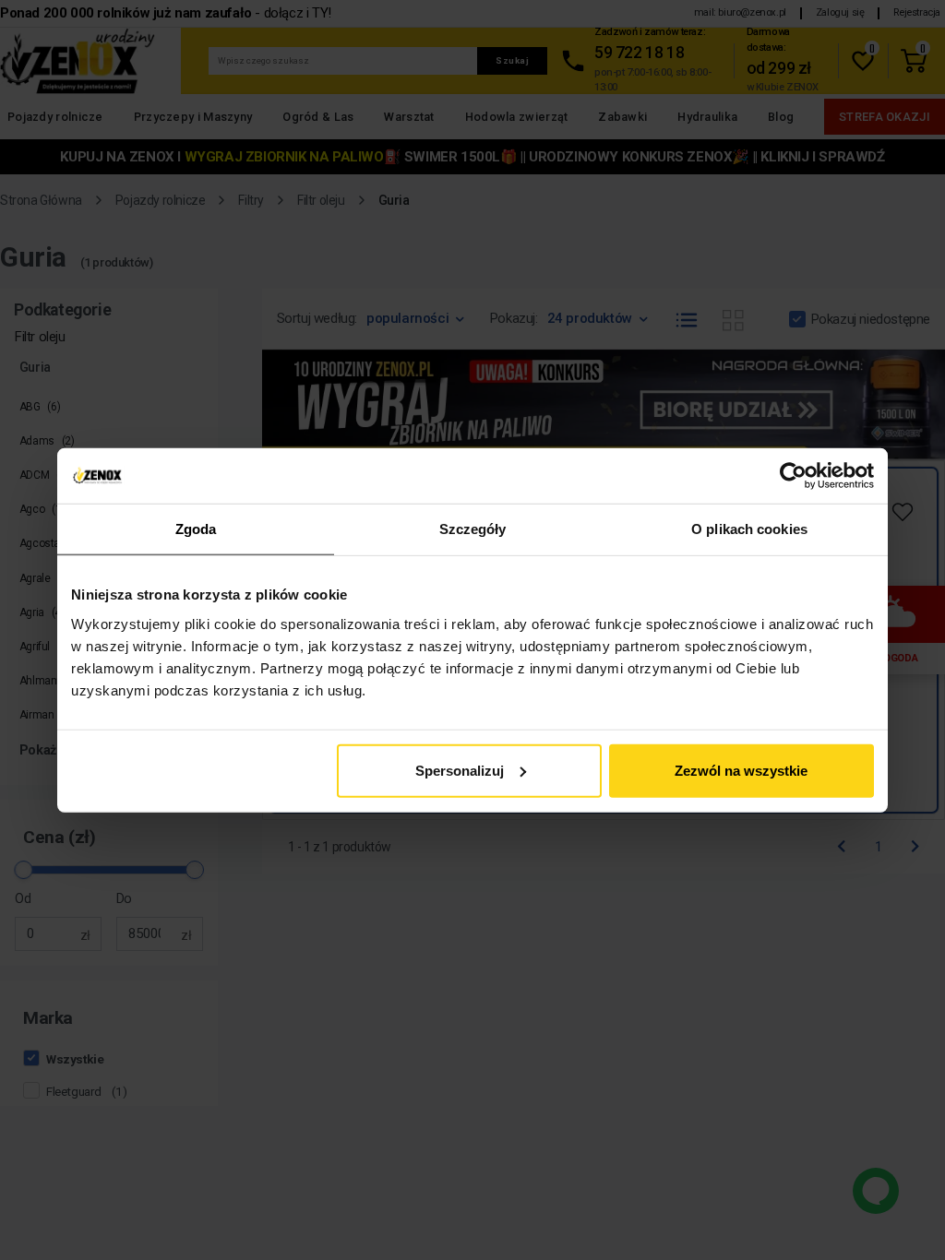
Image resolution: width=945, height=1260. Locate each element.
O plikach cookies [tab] (749, 529)
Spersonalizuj (459, 770)
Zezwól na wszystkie (741, 770)
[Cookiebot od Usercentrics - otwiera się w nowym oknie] (793, 476)
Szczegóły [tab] (473, 529)
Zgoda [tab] (196, 529)
